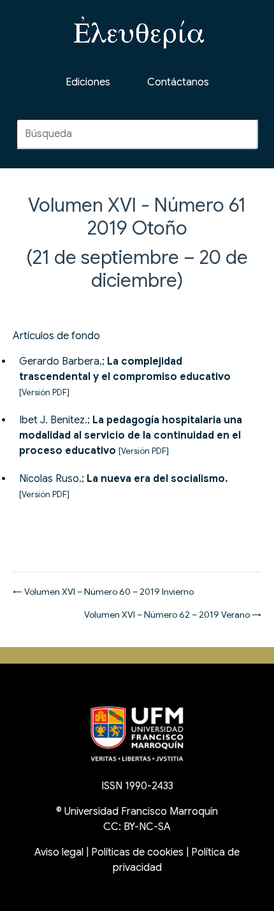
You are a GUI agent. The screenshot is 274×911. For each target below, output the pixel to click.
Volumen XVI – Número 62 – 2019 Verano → (172, 614)
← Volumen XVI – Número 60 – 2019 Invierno (103, 591)
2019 (107, 228)
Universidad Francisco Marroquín (141, 811)
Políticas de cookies (137, 852)
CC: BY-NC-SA (137, 826)
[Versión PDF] (44, 393)
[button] (178, 82)
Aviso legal (58, 852)
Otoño (159, 228)
